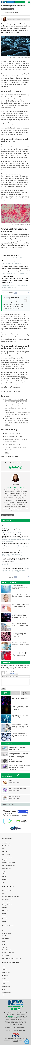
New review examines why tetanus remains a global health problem (20, 644)
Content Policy (6, 955)
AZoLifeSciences (6, 992)
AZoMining (5, 984)
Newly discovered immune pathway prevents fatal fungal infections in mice (20, 625)
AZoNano (4, 970)
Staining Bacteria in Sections (10, 255)
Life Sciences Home (7, 891)
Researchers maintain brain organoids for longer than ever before (20, 735)
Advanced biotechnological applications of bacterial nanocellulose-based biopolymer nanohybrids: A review (15, 567)
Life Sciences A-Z (7, 899)
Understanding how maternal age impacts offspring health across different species (20, 726)
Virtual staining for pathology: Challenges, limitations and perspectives (15, 529)
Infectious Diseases (14, 796)
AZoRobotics (5, 978)
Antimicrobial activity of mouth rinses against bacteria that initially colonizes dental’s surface (15, 544)
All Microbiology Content (12, 433)
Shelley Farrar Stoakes (15, 487)
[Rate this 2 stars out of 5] (12, 467)
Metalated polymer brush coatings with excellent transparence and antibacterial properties (13, 551)
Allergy (11, 780)
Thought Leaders (7, 857)
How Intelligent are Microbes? (14, 444)
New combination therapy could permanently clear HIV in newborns (21, 606)
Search (4, 936)
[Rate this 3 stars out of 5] (15, 467)
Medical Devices (6, 868)
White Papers (6, 854)
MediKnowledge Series (8, 862)
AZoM (3, 967)
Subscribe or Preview (14, 782)
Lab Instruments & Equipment (10, 896)
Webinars (5, 910)
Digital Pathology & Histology (17, 788)
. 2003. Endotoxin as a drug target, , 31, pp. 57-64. (17, 414)
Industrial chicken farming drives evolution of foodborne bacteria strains (20, 634)
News (3, 848)
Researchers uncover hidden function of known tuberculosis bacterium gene (20, 707)
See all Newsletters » (8, 804)
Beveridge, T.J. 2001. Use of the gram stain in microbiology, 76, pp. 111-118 (16, 402)
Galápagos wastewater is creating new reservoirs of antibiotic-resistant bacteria (19, 615)
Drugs (4, 871)
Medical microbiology (8, 261)
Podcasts (4, 879)
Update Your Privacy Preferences (15, 1027)
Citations (5, 521)
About (4, 930)
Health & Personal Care (8, 865)
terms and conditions (14, 1016)
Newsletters (5, 938)
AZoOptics (5, 975)
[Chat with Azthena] (26, 1041)
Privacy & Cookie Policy (8, 952)
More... (7, 452)
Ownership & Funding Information (11, 958)
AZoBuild (4, 989)
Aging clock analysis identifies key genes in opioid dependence (21, 595)
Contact (4, 947)
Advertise (5, 944)
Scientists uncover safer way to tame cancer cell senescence (20, 697)
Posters (4, 876)
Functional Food (6, 846)
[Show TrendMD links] (28, 292)
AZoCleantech (6, 972)
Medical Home (6, 843)
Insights (4, 860)
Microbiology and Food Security (14, 436)
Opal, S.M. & (8, 412)
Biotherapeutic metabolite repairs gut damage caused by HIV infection (20, 587)
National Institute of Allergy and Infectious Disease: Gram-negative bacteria (15, 408)
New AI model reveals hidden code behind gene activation (20, 716)
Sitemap (4, 941)
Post (3, 688)
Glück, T (14, 412)
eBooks (4, 874)
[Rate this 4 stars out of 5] (18, 467)
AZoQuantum (6, 986)
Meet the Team (6, 933)
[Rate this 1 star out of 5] (9, 467)
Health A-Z (5, 851)
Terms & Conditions (7, 950)
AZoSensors (5, 981)
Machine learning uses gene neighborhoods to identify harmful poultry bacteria (19, 653)
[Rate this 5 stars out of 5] (21, 467)
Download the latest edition (11, 308)
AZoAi (3, 995)
